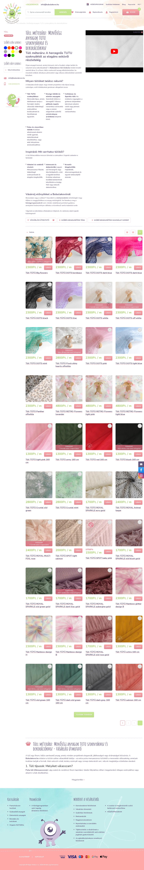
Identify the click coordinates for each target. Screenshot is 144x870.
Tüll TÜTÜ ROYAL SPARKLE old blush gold (128, 557)
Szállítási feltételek (113, 4)
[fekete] (9, 55)
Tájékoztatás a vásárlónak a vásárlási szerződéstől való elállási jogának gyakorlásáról (90, 832)
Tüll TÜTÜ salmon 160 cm (128, 700)
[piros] (12, 47)
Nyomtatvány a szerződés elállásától (86, 824)
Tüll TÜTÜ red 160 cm (96, 459)
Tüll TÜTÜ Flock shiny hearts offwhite (66, 365)
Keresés (63, 12)
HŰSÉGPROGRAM (96, 4)
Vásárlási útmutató (83, 809)
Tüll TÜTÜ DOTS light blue (129, 363)
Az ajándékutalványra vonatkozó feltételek (89, 839)
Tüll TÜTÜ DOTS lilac (66, 318)
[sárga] (12, 51)
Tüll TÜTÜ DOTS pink (96, 363)
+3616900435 (32, 4)
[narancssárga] (9, 47)
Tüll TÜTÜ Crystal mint (67, 507)
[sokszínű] (16, 47)
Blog (124, 4)
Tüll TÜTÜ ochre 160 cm (127, 652)
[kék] (5, 47)
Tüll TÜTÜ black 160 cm (127, 459)
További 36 (8, 35)
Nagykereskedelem (84, 820)
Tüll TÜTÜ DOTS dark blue (99, 272)
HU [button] (139, 4)
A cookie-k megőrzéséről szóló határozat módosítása (120, 807)
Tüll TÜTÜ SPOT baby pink (99, 558)
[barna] (20, 51)
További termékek (84, 714)
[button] (13, 70)
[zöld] (12, 55)
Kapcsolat (131, 4)
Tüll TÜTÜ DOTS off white (128, 318)
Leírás (48, 268)
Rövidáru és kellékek (14, 820)
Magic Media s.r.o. (33, 865)
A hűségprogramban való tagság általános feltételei (40, 808)
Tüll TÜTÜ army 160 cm (67, 459)
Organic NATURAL (16, 825)
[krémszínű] (16, 51)
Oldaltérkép (24, 857)
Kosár (132, 12)
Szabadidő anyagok (17, 812)
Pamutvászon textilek (14, 807)
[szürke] (5, 51)
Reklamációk (81, 816)
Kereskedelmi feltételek (86, 806)
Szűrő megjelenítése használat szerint (111, 220)
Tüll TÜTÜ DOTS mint (36, 363)
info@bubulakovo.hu (50, 4)
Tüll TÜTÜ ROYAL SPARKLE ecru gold (95, 509)
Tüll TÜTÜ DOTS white (97, 318)
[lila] (5, 55)
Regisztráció (113, 12)
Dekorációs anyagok (17, 815)
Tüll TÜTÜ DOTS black (37, 318)
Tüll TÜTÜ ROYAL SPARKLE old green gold (38, 605)
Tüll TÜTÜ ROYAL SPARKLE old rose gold (97, 653)
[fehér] (9, 51)
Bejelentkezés (97, 12)
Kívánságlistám (80, 12)
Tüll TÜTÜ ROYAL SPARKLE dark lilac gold (68, 605)
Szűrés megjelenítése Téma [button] (73, 220)
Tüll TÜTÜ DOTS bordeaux (69, 272)
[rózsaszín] (20, 47)
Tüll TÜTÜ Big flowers (37, 272)
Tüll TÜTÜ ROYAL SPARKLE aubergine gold (98, 605)
